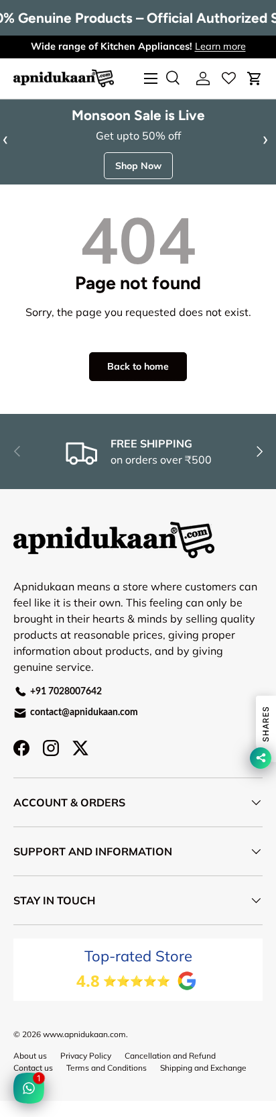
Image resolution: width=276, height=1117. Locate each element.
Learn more (220, 46)
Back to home (138, 366)
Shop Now (138, 166)
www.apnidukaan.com (84, 1034)
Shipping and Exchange (203, 1068)
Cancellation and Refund (170, 1056)
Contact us (33, 1068)
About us (30, 1056)
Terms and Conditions (106, 1068)
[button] (254, 78)
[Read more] (229, 78)
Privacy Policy (85, 1056)
